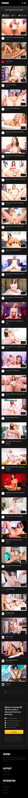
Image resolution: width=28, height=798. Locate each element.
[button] (22, 3)
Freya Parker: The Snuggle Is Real (15, 347)
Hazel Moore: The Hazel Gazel (14, 297)
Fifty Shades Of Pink (11, 660)
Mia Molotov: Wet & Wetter (13, 565)
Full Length (24, 15)
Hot (14, 15)
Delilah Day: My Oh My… (12, 417)
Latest (6, 15)
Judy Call (8, 683)
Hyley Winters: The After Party (14, 226)
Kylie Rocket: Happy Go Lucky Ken (15, 179)
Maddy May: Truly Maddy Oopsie (15, 155)
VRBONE (5, 3)
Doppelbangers (10, 613)
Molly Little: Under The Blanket (15, 203)
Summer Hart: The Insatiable (14, 516)
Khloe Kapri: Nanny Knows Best (15, 132)
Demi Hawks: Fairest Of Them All (15, 274)
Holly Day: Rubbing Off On (13, 250)
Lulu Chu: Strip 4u (11, 85)
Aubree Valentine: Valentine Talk (15, 394)
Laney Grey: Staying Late (13, 370)
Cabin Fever (9, 61)
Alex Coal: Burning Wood (13, 108)
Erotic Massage (10, 589)
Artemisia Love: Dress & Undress (15, 492)
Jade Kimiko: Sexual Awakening (14, 37)
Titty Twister (9, 636)
